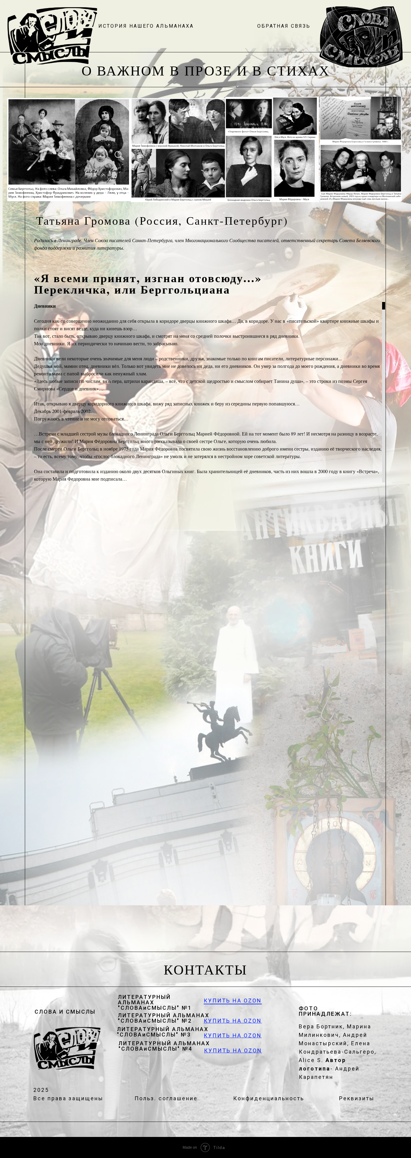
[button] (284, 26)
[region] (208, 326)
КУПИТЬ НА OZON (233, 1000)
